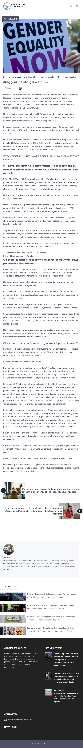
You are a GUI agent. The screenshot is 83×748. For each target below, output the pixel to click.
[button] (71, 6)
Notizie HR (12, 19)
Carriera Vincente (44, 744)
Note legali (11, 727)
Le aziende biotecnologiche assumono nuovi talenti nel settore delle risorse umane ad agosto (66, 696)
